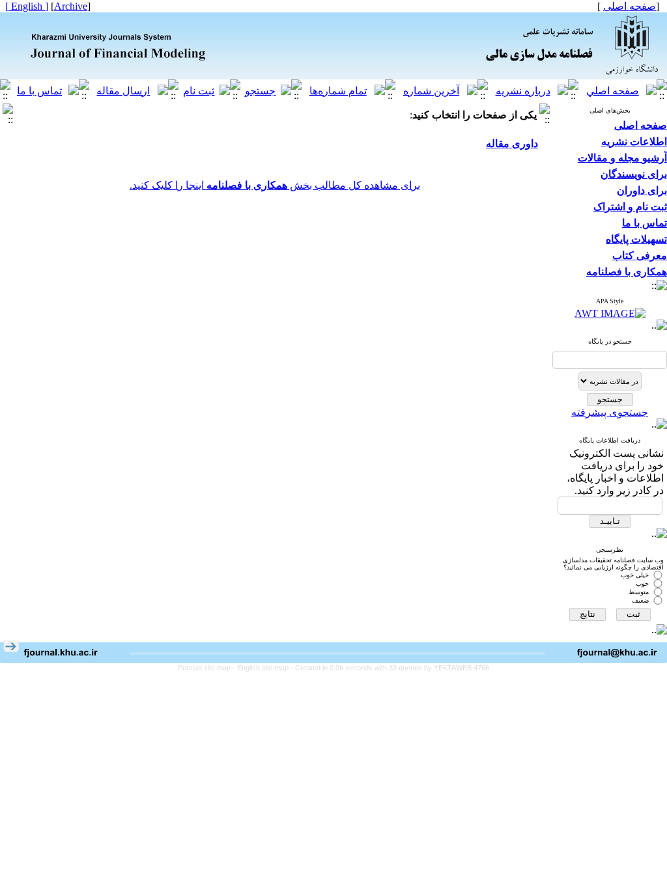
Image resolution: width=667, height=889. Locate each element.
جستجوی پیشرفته (609, 412)
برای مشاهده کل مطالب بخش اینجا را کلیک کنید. (275, 185)
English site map (264, 668)
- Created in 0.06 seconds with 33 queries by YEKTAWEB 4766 (390, 668)
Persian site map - (207, 668)
